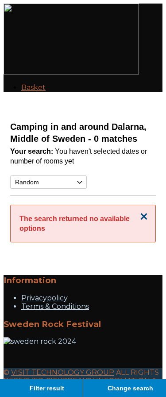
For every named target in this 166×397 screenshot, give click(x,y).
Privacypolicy (44, 298)
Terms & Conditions (55, 306)
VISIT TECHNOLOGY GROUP (62, 372)
